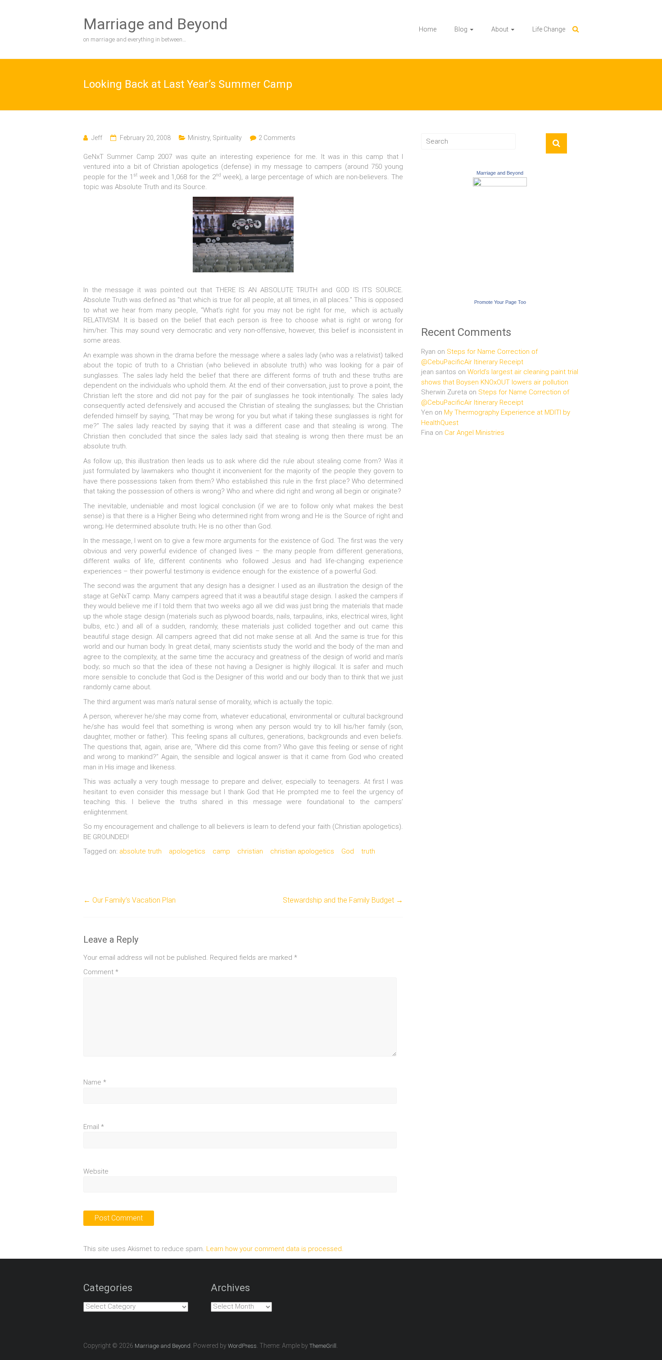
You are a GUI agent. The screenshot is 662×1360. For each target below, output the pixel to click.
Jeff (96, 137)
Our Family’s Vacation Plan (129, 900)
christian (250, 851)
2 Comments (276, 137)
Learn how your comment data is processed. (275, 1249)
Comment (100, 972)
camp (221, 851)
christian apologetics (302, 851)
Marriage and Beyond (155, 24)
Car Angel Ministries (474, 433)
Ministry (199, 137)
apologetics (187, 851)
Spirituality (227, 137)
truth (368, 851)
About (499, 29)
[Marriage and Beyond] (500, 182)
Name (94, 1082)
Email (93, 1127)
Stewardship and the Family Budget (343, 900)
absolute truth (140, 851)
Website (96, 1171)
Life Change (548, 29)
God (347, 851)
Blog (460, 29)
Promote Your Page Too (500, 302)
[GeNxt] (243, 202)
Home (427, 29)
